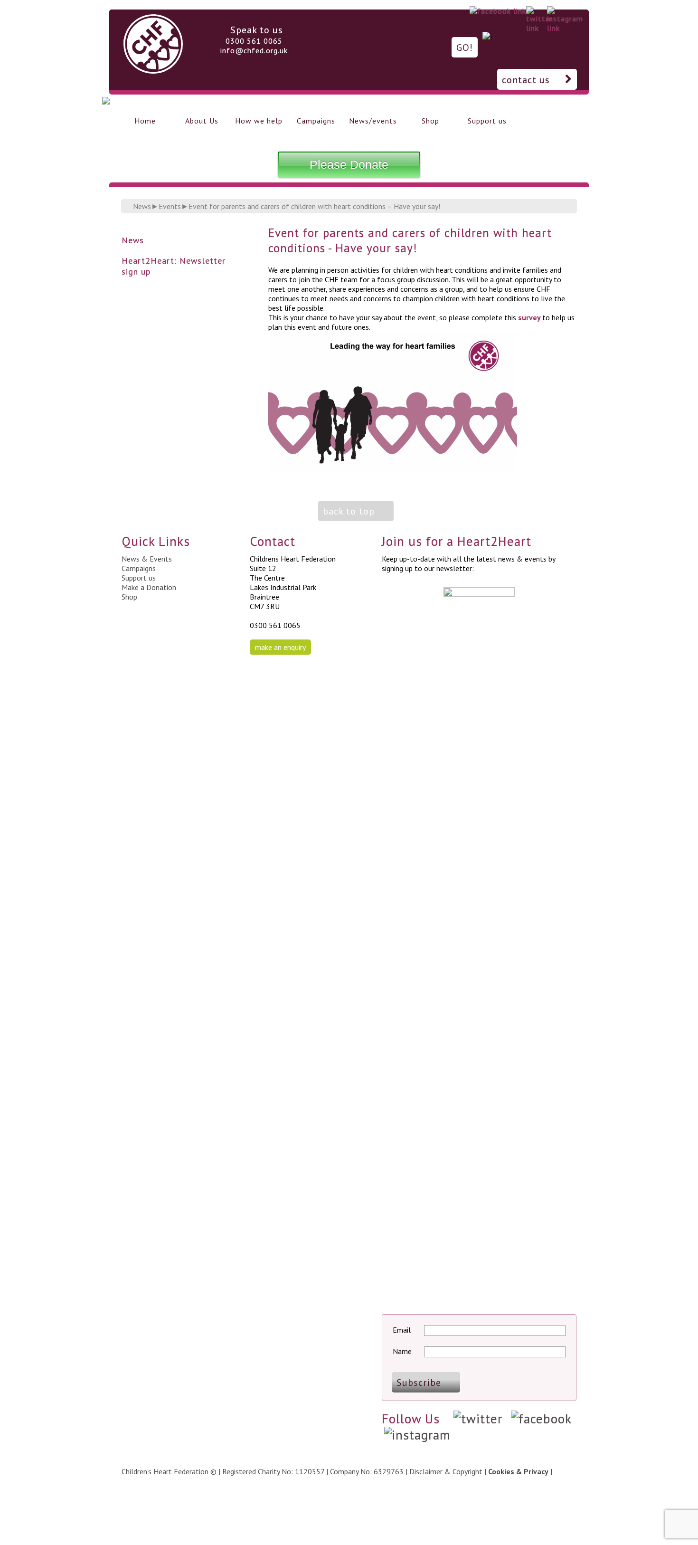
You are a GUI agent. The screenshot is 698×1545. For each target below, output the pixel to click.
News (142, 206)
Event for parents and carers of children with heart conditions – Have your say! (314, 206)
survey (529, 317)
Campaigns (316, 120)
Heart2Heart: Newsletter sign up (174, 266)
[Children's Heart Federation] (153, 70)
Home (145, 120)
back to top (349, 511)
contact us (526, 80)
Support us (487, 120)
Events (170, 206)
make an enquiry (280, 647)
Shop (430, 120)
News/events (373, 120)
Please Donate (349, 164)
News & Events (147, 558)
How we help (259, 120)
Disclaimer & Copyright (445, 1471)
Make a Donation (149, 587)
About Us (201, 120)
